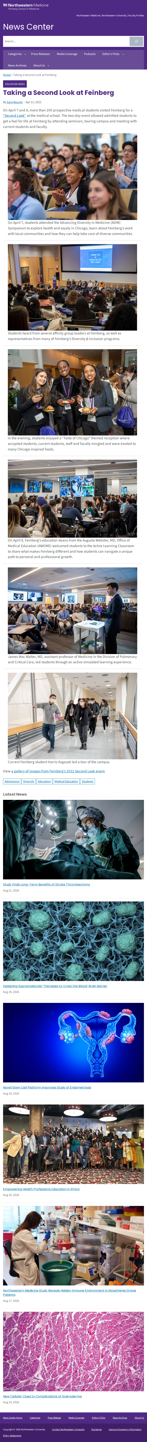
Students (87, 781)
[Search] (136, 41)
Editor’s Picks (98, 1418)
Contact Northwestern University (68, 1429)
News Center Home (12, 1418)
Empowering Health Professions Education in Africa (41, 1189)
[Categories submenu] (25, 54)
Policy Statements (12, 1435)
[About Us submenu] (48, 65)
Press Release (54, 1418)
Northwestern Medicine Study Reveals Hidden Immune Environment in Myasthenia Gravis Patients (69, 1293)
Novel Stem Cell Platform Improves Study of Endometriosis (47, 1087)
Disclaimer (96, 1429)
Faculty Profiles (136, 15)
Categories (35, 1418)
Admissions (12, 781)
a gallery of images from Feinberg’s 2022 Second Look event (58, 771)
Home (7, 75)
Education (44, 781)
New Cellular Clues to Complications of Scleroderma (42, 1396)
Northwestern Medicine (88, 15)
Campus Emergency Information (125, 1429)
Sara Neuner (15, 102)
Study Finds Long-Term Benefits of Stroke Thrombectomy (46, 884)
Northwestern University (114, 15)
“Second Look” (14, 115)
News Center (28, 26)
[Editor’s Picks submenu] (123, 54)
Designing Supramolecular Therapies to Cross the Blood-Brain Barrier (55, 986)
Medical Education (66, 781)
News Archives (120, 1418)
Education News (15, 84)
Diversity (28, 781)
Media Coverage (76, 1418)
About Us (139, 1418)
